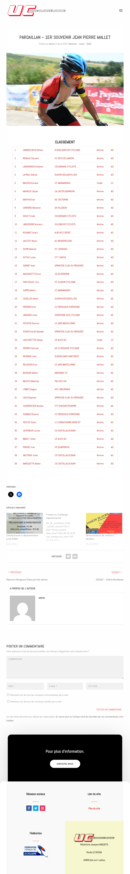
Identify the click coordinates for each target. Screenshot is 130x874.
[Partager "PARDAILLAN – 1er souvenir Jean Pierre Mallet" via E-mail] (68, 556)
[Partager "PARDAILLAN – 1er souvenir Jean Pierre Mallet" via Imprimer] (75, 556)
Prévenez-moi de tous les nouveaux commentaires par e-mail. (39, 694)
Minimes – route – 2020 (80, 43)
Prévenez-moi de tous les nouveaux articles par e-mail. (36, 701)
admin (52, 43)
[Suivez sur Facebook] (29, 808)
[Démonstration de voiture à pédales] (104, 523)
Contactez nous (65, 763)
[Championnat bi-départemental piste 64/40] (24, 523)
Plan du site (94, 808)
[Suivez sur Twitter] (35, 808)
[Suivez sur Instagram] (42, 808)
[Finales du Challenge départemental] (66, 527)
